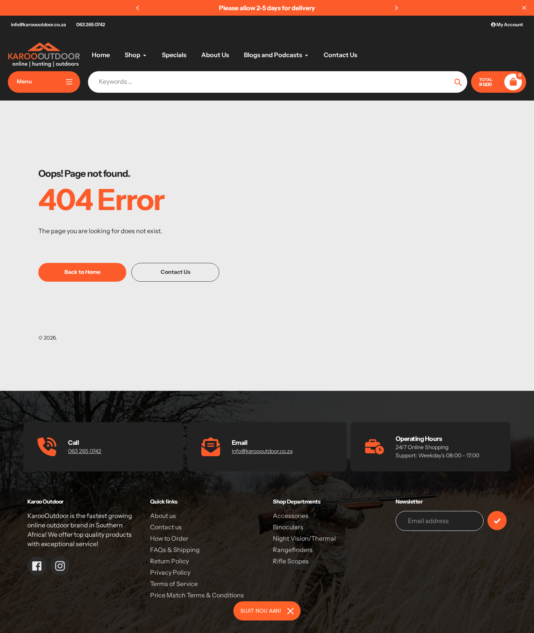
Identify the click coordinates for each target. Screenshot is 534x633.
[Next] (396, 8)
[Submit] (497, 520)
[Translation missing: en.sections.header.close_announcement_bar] (524, 8)
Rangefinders (293, 550)
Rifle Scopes (291, 561)
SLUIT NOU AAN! (260, 611)
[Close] (290, 611)
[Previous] (138, 8)
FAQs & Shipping (175, 550)
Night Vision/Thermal (304, 538)
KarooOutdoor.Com (81, 337)
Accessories (290, 516)
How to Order (169, 538)
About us (163, 516)
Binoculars (288, 527)
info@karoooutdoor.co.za (38, 24)
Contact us (166, 527)
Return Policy (169, 561)
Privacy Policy (170, 572)
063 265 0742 (90, 24)
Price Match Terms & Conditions (197, 595)
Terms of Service (174, 584)
